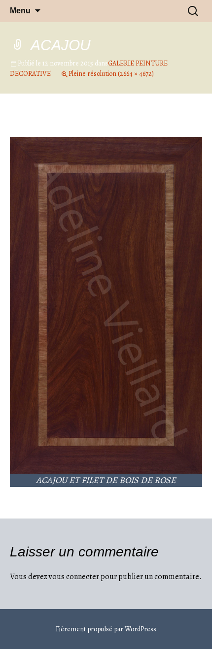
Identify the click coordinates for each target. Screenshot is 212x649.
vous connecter (74, 576)
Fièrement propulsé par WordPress (106, 629)
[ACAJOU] (106, 304)
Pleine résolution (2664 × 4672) (111, 73)
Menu (20, 10)
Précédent (35, 126)
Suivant (181, 126)
